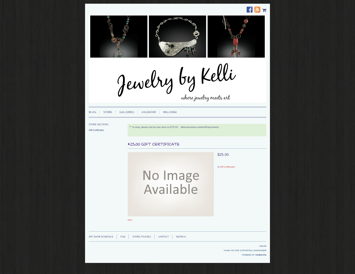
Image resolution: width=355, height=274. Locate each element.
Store (107, 112)
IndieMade (260, 255)
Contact (163, 236)
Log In (262, 246)
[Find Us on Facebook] (250, 10)
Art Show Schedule (101, 236)
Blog (92, 112)
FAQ (123, 236)
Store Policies (141, 236)
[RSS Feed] (258, 10)
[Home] (177, 58)
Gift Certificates (227, 167)
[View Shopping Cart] (264, 10)
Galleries (126, 112)
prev (130, 220)
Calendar (148, 112)
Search (181, 236)
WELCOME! (170, 112)
